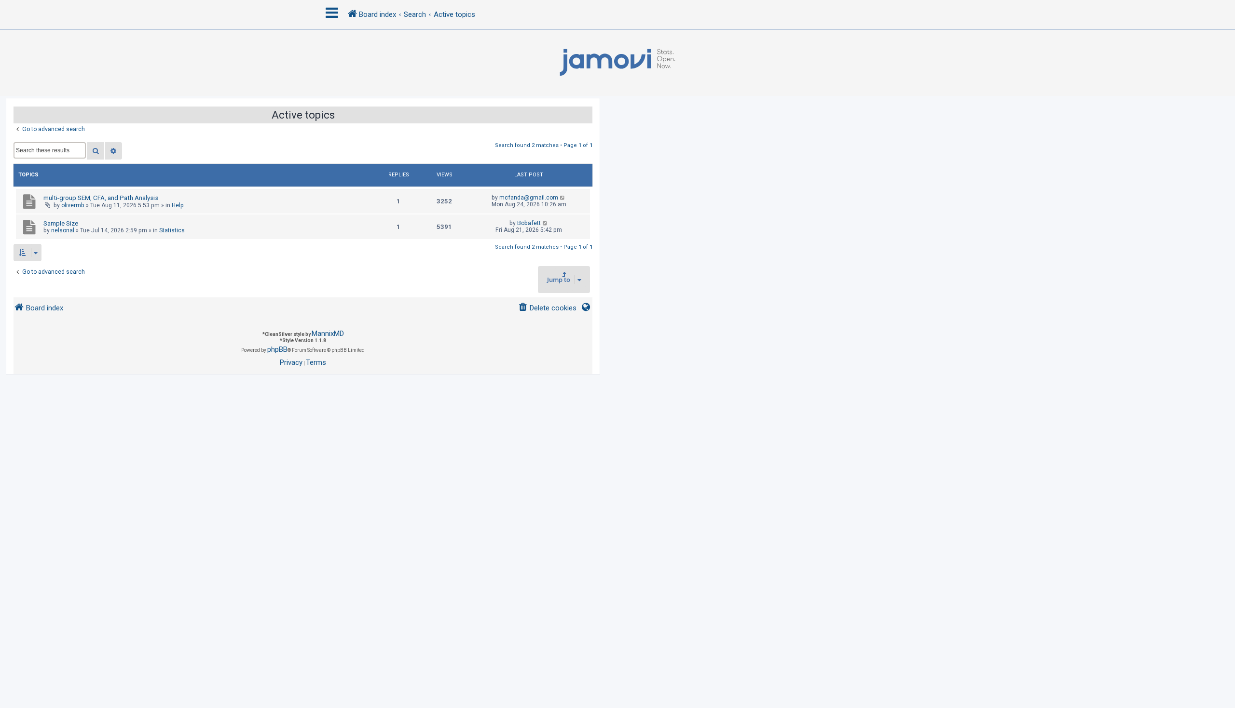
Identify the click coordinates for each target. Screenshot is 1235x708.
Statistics (172, 230)
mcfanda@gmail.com (528, 197)
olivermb (72, 205)
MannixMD (328, 333)
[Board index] (617, 63)
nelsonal (62, 230)
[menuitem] (547, 308)
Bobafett (529, 223)
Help (178, 205)
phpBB (277, 349)
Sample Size (60, 223)
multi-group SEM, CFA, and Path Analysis (100, 197)
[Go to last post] (563, 197)
